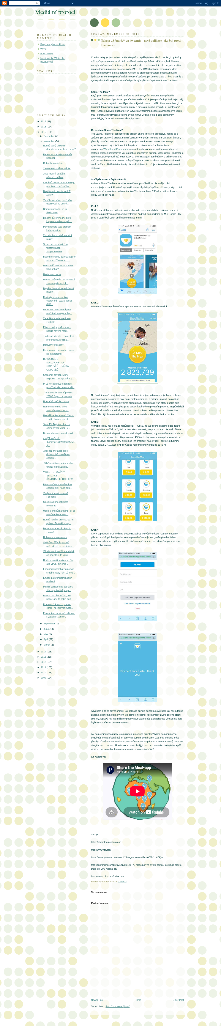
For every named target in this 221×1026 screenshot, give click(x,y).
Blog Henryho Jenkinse (52, 44)
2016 (44, 126)
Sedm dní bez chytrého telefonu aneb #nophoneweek (55, 248)
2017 (44, 121)
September (50, 623)
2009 (44, 677)
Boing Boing (46, 53)
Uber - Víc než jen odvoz (56, 401)
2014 (44, 651)
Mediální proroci (55, 12)
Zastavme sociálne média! (57, 168)
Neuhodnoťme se (52, 274)
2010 (44, 672)
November (49, 141)
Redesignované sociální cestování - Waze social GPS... (57, 301)
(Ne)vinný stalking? (53, 345)
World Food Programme (115, 149)
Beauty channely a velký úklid (58, 433)
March (47, 644)
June (46, 629)
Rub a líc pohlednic (53, 163)
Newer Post (97, 1000)
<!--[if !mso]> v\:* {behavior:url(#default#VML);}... (59, 442)
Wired (43, 49)
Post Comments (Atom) (118, 1006)
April (46, 639)
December (49, 136)
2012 (44, 662)
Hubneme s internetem (55, 537)
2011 (44, 667)
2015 (44, 132)
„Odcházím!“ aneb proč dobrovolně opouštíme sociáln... (56, 454)
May (46, 634)
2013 (44, 656)
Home (138, 1000)
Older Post (178, 1000)
